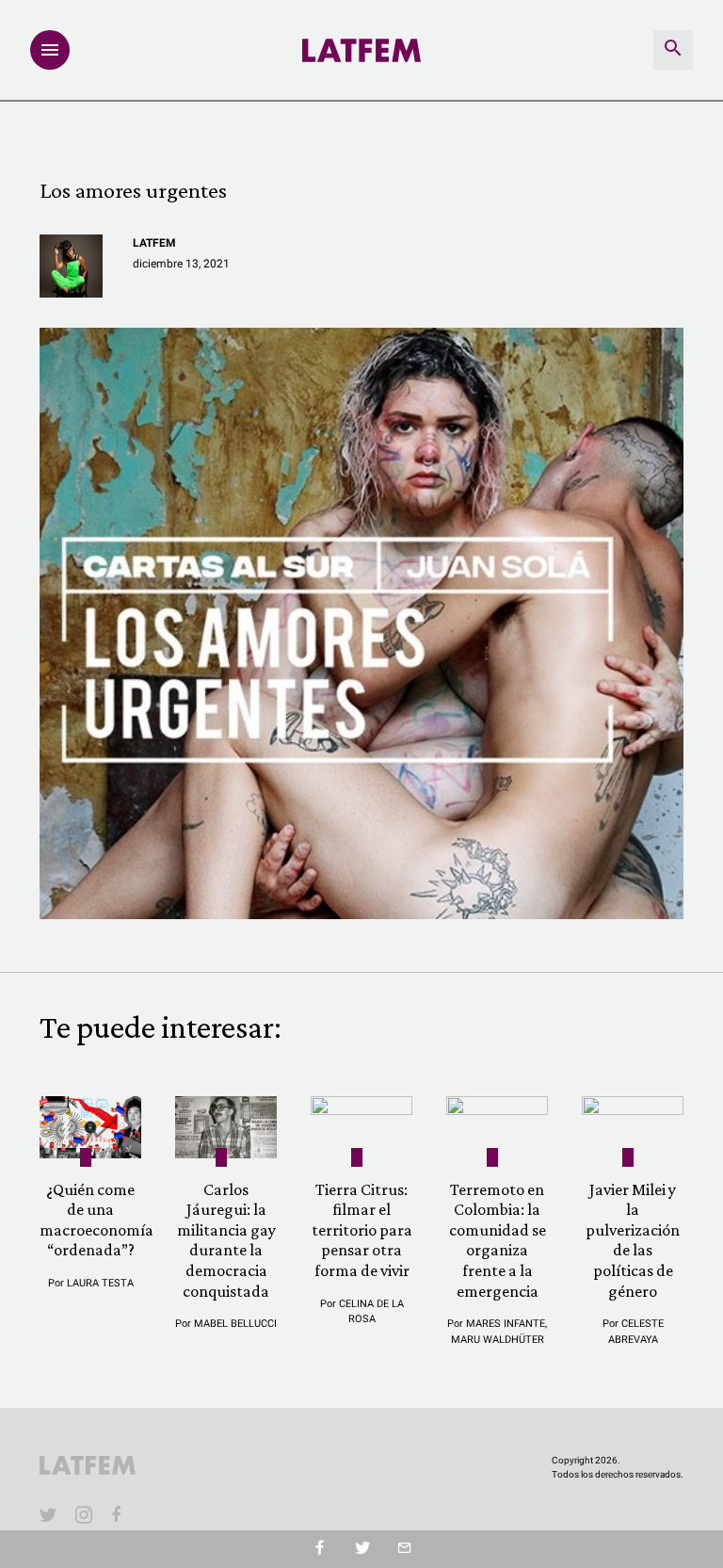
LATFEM (154, 243)
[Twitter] (362, 1549)
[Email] (404, 1549)
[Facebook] (119, 1514)
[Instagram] (83, 1514)
